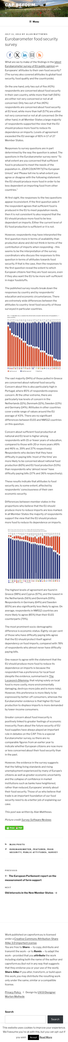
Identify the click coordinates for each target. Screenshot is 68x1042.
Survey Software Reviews (36, 819)
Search (9, 1011)
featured (39, 849)
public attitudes (35, 852)
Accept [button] (33, 1037)
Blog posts (17, 844)
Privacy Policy (13, 992)
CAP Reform (20, 5)
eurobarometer (21, 849)
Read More (45, 1037)
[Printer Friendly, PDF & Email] (14, 828)
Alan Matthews (37, 34)
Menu (36, 21)
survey (53, 852)
